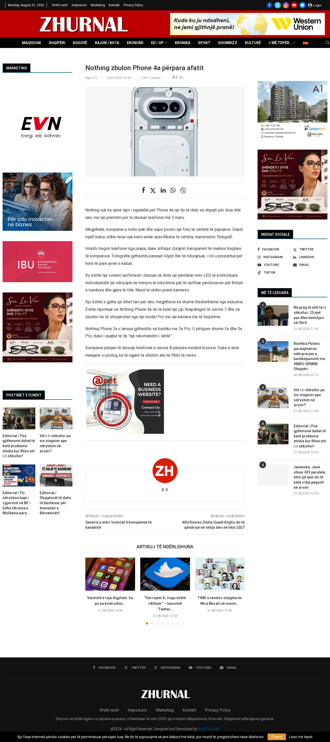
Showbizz (227, 43)
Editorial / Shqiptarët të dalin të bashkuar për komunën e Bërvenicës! (55, 503)
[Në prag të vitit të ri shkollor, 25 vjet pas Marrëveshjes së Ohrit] (273, 315)
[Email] (302, 5)
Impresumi (79, 5)
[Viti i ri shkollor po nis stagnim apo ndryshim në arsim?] (273, 398)
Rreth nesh (60, 5)
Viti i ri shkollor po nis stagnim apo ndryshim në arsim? (309, 397)
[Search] (327, 43)
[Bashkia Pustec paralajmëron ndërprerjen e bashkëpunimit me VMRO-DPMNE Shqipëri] (273, 351)
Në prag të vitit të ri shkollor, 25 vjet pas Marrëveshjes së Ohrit (310, 315)
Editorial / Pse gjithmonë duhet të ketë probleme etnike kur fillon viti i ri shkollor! (310, 436)
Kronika (182, 43)
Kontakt (114, 5)
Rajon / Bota (107, 43)
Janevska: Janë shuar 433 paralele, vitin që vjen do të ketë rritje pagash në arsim (310, 477)
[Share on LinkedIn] (163, 190)
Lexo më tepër (301, 737)
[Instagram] (286, 5)
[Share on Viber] (183, 190)
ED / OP (157, 43)
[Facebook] (269, 5)
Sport (204, 43)
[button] (92, 590)
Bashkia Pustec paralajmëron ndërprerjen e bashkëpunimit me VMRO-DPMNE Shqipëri (309, 356)
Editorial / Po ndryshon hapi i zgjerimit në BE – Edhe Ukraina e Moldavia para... (17, 503)
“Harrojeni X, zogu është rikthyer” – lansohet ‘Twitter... (165, 603)
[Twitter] (278, 5)
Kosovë (80, 43)
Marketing (98, 5)
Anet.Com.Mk (208, 729)
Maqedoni (31, 43)
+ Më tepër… (280, 43)
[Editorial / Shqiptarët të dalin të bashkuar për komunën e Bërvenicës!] (56, 475)
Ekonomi (135, 43)
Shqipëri (57, 43)
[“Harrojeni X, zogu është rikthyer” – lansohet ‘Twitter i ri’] (165, 574)
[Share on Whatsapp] (173, 190)
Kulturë (253, 43)
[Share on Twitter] (152, 190)
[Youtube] (294, 5)
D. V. (165, 490)
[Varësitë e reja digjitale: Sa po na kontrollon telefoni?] (110, 574)
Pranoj (276, 737)
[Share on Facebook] (143, 190)
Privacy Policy (133, 5)
